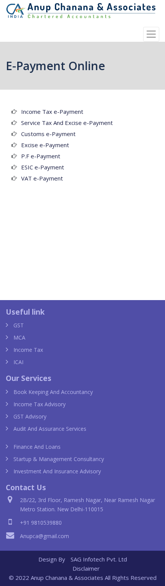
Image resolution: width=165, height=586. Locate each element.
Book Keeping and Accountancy (53, 392)
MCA (19, 337)
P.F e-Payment (40, 156)
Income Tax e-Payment (52, 111)
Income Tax (28, 349)
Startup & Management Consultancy (58, 459)
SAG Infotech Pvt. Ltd (99, 559)
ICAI (18, 362)
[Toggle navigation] (151, 34)
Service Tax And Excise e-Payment (67, 122)
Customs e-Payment (48, 134)
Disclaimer (86, 568)
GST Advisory (29, 416)
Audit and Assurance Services (49, 428)
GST (18, 325)
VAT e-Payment (42, 178)
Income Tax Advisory (39, 404)
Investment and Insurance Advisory (57, 471)
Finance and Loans (37, 446)
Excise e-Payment (45, 145)
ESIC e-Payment (42, 167)
